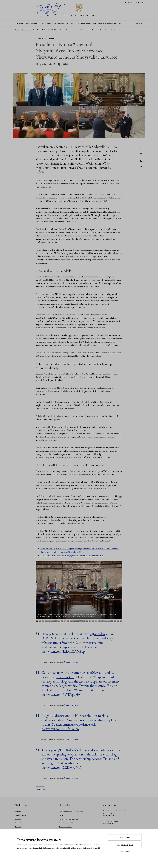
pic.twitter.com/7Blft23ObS (60, 729)
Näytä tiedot (124, 851)
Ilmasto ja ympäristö (67, 823)
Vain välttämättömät (124, 845)
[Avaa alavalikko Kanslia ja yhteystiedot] (119, 23)
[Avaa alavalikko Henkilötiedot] (55, 23)
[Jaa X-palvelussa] (141, 154)
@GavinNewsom (93, 672)
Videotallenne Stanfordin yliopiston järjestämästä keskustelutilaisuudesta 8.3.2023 (72, 555)
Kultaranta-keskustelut (68, 819)
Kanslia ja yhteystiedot (108, 23)
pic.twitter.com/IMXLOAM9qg (63, 651)
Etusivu (19, 23)
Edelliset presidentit (86, 23)
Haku (138, 23)
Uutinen (40, 39)
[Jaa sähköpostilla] (141, 160)
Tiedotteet (19, 823)
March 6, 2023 (71, 778)
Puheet (18, 827)
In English (139, 2)
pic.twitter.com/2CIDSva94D (61, 767)
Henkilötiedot (47, 23)
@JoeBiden (97, 634)
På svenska (129, 2)
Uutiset (18, 819)
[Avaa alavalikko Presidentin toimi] (74, 23)
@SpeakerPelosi (84, 724)
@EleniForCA (64, 677)
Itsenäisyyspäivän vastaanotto (71, 811)
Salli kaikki (125, 837)
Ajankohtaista (30, 23)
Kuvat (61, 815)
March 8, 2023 (71, 705)
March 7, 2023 (71, 739)
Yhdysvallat (40, 789)
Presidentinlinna (65, 827)
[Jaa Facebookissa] (141, 148)
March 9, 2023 (71, 662)
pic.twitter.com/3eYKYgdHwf (61, 694)
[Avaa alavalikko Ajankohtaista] (38, 23)
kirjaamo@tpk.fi (109, 823)
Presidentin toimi (65, 23)
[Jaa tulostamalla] (141, 167)
